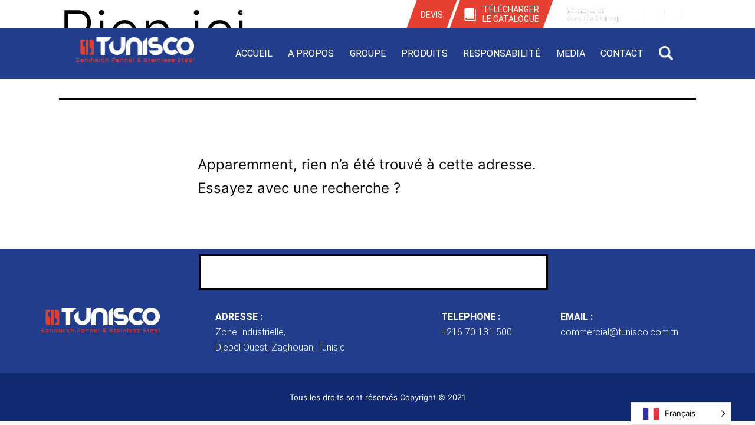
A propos (311, 53)
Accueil (254, 53)
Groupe (368, 53)
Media (570, 53)
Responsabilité (501, 53)
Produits (424, 53)
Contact (622, 53)
